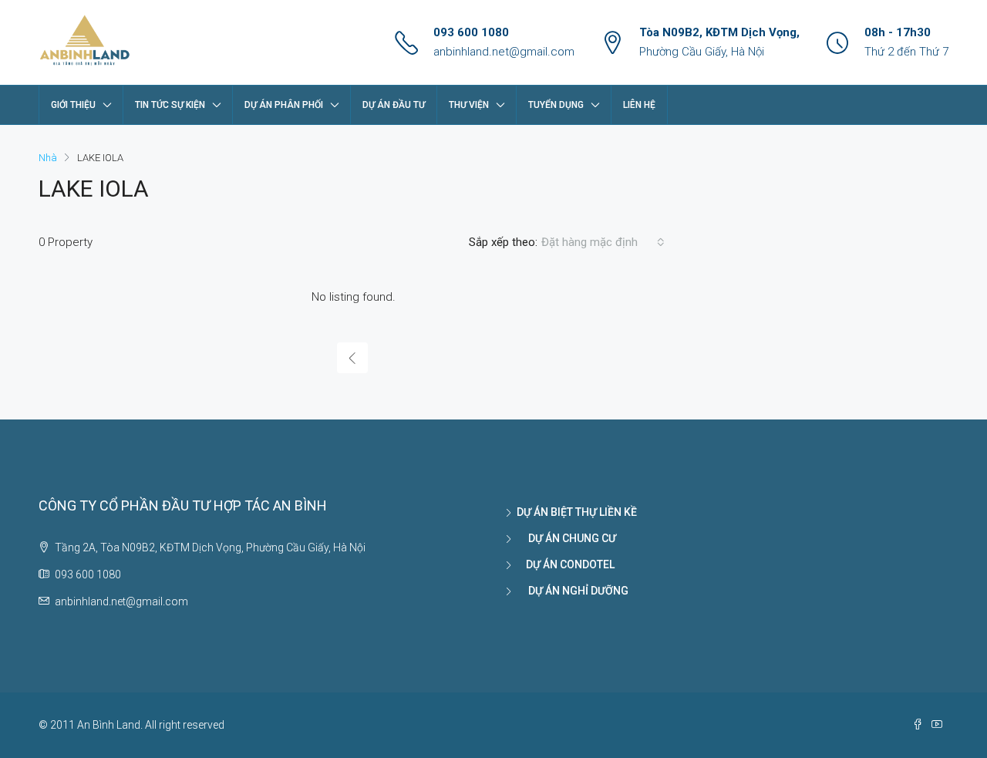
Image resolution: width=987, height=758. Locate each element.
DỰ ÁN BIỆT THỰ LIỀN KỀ (577, 512)
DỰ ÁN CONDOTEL (566, 564)
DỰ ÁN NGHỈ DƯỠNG (572, 591)
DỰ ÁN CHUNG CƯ (566, 538)
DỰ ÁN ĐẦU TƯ (393, 104)
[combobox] (603, 242)
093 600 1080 (471, 32)
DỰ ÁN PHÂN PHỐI (283, 104)
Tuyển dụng (556, 104)
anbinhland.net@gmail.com (503, 52)
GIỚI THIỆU (73, 104)
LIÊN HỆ (639, 104)
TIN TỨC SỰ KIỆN (170, 104)
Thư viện (469, 104)
